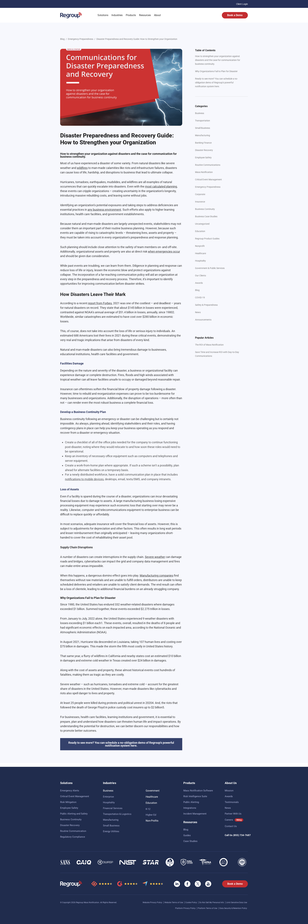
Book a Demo (235, 15)
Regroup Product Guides (207, 238)
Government (152, 790)
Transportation (202, 120)
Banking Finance (203, 142)
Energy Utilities (111, 831)
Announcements (203, 319)
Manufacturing (202, 135)
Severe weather (155, 557)
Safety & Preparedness (206, 305)
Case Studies (190, 841)
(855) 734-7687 (242, 835)
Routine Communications (207, 165)
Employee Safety (203, 157)
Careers (229, 819)
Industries (117, 15)
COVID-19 (200, 297)
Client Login (242, 4)
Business (199, 113)
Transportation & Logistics (117, 814)
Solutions (103, 15)
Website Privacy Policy (153, 902)
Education (200, 231)
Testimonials (232, 802)
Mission (229, 790)
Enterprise (108, 796)
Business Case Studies (206, 216)
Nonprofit (200, 246)
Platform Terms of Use (208, 908)
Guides (187, 835)
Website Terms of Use (174, 902)
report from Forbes (100, 303)
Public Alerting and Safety (74, 813)
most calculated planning (161, 186)
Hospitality (200, 260)
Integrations (189, 807)
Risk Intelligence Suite (195, 796)
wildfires (82, 168)
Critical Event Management (208, 179)
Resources (145, 15)
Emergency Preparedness (80, 39)
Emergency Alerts (69, 790)
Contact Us (231, 826)
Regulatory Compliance (72, 836)
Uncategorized (202, 224)
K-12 (148, 809)
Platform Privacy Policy (185, 908)
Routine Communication (73, 831)
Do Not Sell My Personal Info (211, 902)
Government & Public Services (210, 268)
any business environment (104, 209)
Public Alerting (191, 802)
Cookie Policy (191, 902)
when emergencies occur (164, 251)
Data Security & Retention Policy (233, 908)
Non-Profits (152, 820)
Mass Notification (204, 172)
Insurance (200, 201)
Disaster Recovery (204, 150)
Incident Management (194, 813)
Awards (199, 283)
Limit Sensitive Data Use (236, 902)
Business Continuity (205, 209)
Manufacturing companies (156, 575)
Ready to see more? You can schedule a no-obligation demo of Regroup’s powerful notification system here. (216, 82)
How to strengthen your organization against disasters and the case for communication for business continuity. (217, 60)
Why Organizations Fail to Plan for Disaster (216, 71)
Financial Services (112, 808)
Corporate (200, 194)
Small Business (202, 128)
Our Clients (200, 275)
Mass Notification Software (198, 790)
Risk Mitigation (68, 802)
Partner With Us (233, 813)
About (157, 15)
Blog (62, 39)
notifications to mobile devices (84, 479)
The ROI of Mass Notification (209, 344)
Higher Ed (151, 814)
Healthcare (200, 253)
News (198, 312)
